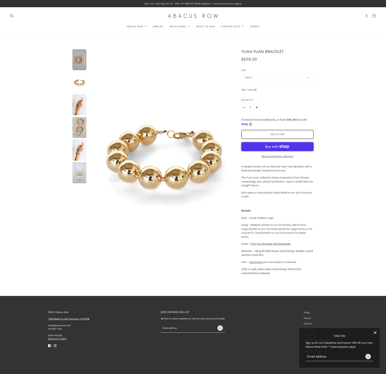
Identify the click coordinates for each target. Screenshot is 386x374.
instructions (256, 262)
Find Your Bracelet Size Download (270, 244)
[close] (375, 332)
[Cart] (374, 16)
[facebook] (49, 345)
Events (308, 323)
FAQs (307, 312)
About (307, 318)
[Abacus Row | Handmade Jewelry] (193, 16)
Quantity (247, 99)
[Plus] (256, 107)
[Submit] (368, 356)
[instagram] (55, 345)
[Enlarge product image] (164, 155)
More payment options (277, 156)
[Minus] (243, 107)
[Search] (12, 16)
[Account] (366, 16)
